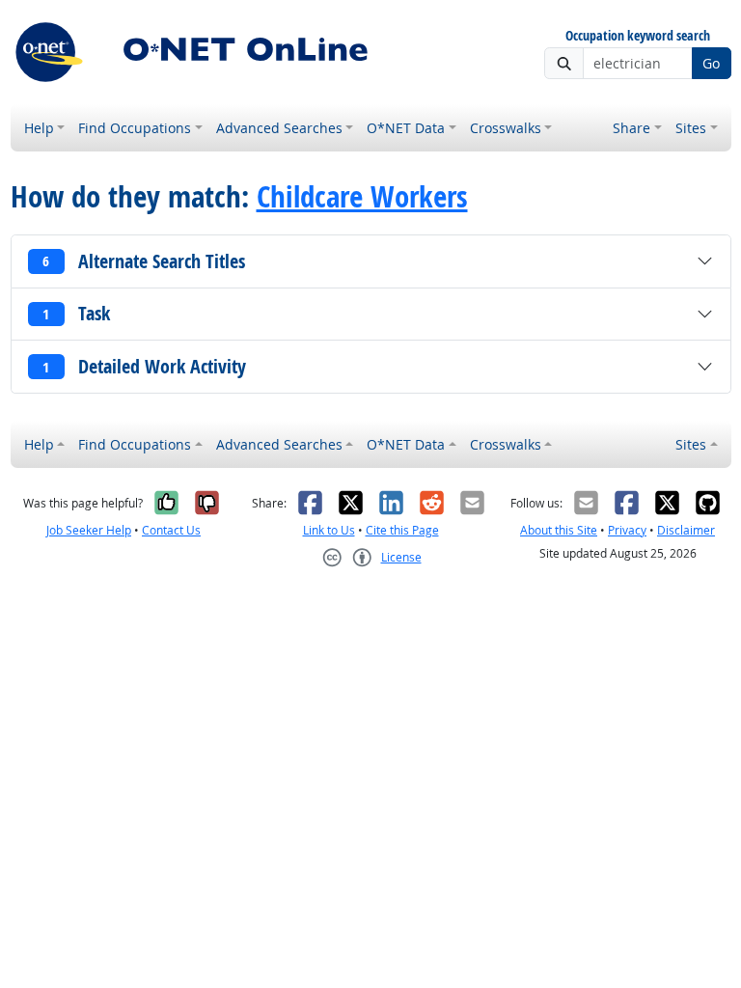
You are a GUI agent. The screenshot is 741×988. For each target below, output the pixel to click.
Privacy (627, 530)
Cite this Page (402, 530)
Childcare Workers (362, 196)
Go (711, 63)
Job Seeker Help (88, 530)
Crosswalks (505, 128)
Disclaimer (686, 530)
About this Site (558, 530)
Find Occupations (134, 128)
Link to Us (329, 530)
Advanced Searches (279, 128)
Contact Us (171, 530)
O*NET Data (406, 128)
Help (39, 128)
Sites (690, 128)
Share (631, 128)
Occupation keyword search (637, 36)
